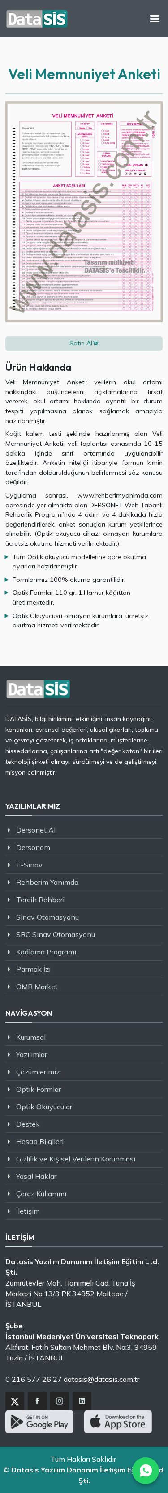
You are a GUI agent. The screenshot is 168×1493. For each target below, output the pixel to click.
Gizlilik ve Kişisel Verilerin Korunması (75, 1158)
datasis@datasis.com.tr (101, 1379)
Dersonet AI (36, 829)
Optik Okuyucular (44, 1106)
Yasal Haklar (36, 1176)
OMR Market (37, 986)
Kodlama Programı (46, 951)
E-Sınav (29, 864)
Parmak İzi (33, 969)
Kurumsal (31, 1037)
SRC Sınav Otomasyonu (55, 934)
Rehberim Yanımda (47, 882)
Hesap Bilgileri (40, 1141)
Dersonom (33, 847)
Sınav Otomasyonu (47, 916)
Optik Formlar (38, 1089)
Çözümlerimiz (38, 1071)
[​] (154, 18)
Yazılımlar (31, 1054)
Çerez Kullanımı (41, 1193)
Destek (28, 1124)
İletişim (28, 1211)
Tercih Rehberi (40, 899)
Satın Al (80, 343)
